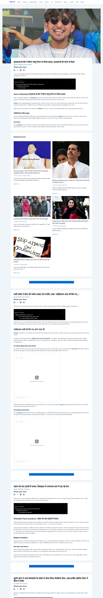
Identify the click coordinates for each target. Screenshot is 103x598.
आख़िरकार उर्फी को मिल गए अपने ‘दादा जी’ (24, 315)
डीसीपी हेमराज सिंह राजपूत (23, 86)
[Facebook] (14, 70)
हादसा (16, 541)
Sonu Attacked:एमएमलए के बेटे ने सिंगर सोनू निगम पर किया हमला (29, 84)
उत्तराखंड (26, 549)
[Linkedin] (24, 70)
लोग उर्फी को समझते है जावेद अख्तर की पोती (29, 316)
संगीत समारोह (33, 97)
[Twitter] (17, 70)
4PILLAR (12, 2)
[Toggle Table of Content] (72, 82)
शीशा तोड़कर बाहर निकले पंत (26, 512)
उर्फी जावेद (16, 333)
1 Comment (16, 221)
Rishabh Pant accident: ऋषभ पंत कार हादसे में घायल (27, 509)
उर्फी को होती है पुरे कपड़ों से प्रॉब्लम (30, 318)
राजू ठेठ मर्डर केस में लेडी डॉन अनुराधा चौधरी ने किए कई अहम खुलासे (31, 219)
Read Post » (17, 184)
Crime (24, 175)
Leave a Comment (28, 64)
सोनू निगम (16, 103)
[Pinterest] (20, 70)
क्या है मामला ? (23, 88)
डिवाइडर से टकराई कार (22, 510)
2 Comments (27, 489)
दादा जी (61, 404)
